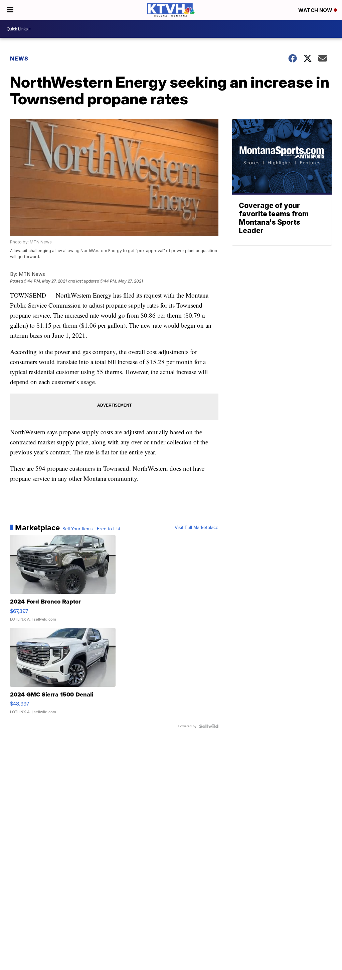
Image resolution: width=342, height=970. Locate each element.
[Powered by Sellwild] (208, 726)
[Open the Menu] (10, 10)
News (19, 58)
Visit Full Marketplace (196, 527)
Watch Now (316, 10)
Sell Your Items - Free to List (91, 529)
